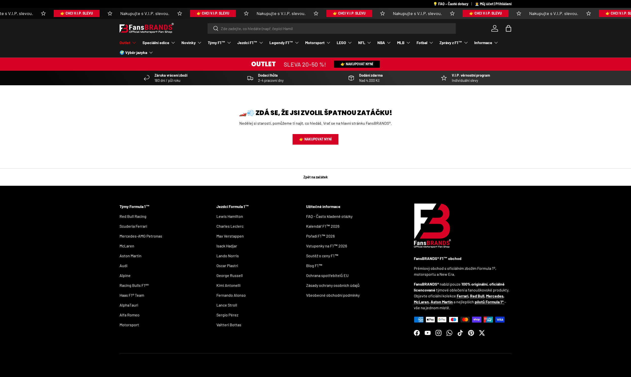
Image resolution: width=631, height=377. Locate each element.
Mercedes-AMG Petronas (141, 236)
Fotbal (422, 42)
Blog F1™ (314, 265)
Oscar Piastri (227, 265)
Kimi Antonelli (228, 285)
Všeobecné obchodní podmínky (333, 295)
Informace (483, 42)
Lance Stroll (226, 305)
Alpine (125, 275)
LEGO (341, 42)
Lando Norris (227, 255)
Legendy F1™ (281, 42)
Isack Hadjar (226, 245)
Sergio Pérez (227, 314)
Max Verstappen (230, 236)
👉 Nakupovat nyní (357, 64)
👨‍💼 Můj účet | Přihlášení (493, 4)
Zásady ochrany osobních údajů (333, 285)
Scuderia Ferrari (133, 226)
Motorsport (315, 42)
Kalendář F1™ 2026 (322, 226)
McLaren (127, 245)
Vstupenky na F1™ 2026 (326, 245)
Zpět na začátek (315, 177)
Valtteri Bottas (228, 324)
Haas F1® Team (132, 295)
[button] (508, 28)
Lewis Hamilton (229, 216)
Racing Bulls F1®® (134, 285)
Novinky (188, 42)
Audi (123, 265)
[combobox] (332, 28)
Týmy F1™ (216, 42)
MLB (400, 42)
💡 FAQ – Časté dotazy (450, 4)
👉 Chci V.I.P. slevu (69, 13)
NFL (361, 42)
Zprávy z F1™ (450, 42)
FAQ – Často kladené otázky (329, 216)
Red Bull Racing (133, 216)
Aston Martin (130, 255)
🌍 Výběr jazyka (133, 52)
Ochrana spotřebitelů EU (327, 275)
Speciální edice (155, 42)
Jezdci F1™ (247, 42)
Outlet (125, 42)
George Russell (229, 275)
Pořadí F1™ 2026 (320, 236)
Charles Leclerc (230, 226)
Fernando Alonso (231, 295)
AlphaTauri (129, 305)
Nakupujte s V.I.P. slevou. (137, 13)
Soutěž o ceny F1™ (322, 255)
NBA (381, 42)
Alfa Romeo (130, 314)
